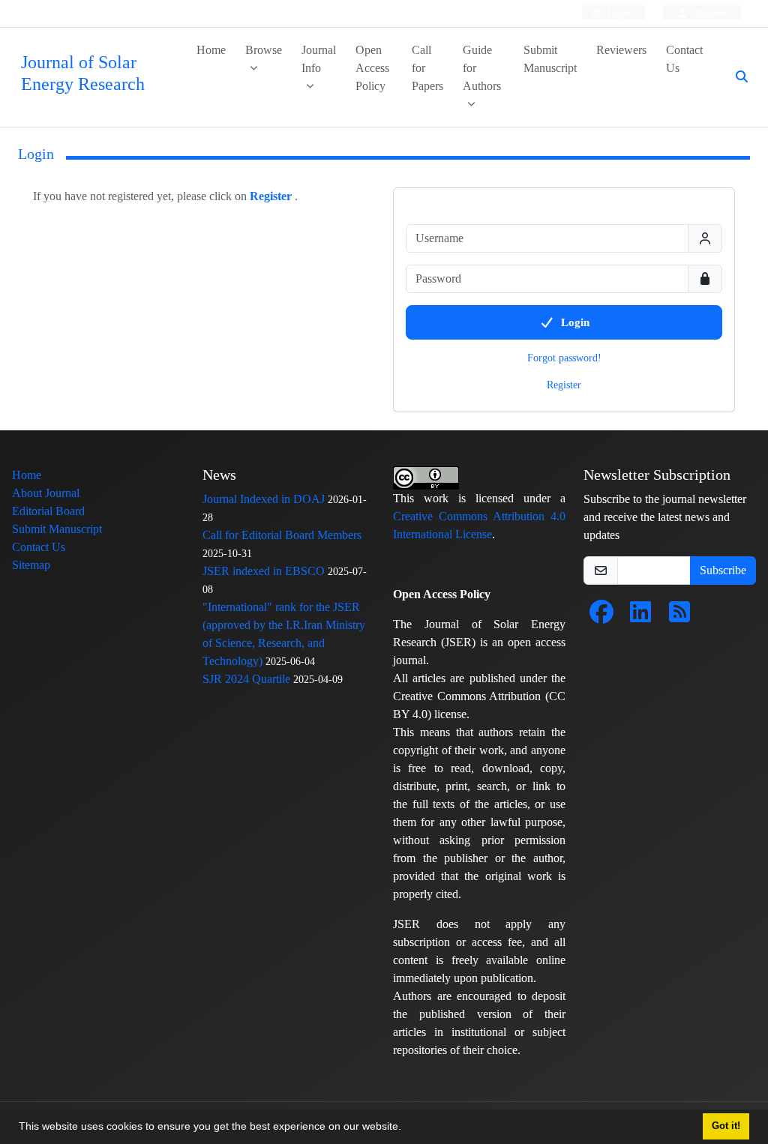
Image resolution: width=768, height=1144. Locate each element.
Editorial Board (48, 511)
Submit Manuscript (550, 59)
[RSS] (680, 616)
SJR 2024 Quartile (246, 679)
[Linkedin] (640, 616)
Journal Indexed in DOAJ (263, 499)
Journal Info (319, 59)
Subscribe (723, 570)
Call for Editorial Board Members (282, 535)
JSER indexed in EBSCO (263, 571)
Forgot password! (564, 358)
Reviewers (621, 50)
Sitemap (31, 565)
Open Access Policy (372, 68)
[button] (406, 1128)
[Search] (735, 77)
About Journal (46, 493)
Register (709, 13)
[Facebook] (602, 616)
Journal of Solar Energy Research (83, 73)
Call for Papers (427, 68)
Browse (263, 50)
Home (211, 50)
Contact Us (684, 59)
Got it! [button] (726, 1126)
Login (617, 13)
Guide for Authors (482, 68)
